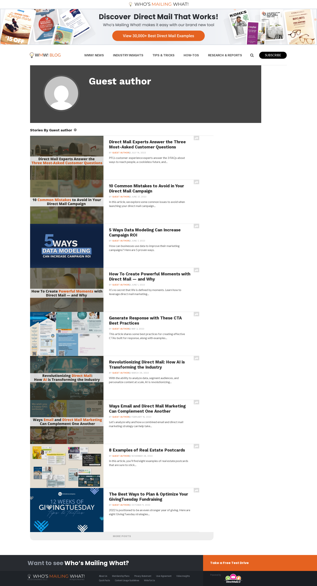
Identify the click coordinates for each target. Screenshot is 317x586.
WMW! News (94, 55)
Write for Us (149, 580)
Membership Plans (120, 576)
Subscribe (273, 55)
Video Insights (183, 576)
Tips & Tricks (163, 55)
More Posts (122, 536)
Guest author (120, 153)
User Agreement (164, 576)
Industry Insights (128, 55)
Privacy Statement (142, 576)
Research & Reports (225, 55)
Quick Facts (104, 580)
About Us (103, 576)
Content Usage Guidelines (127, 580)
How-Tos (191, 55)
